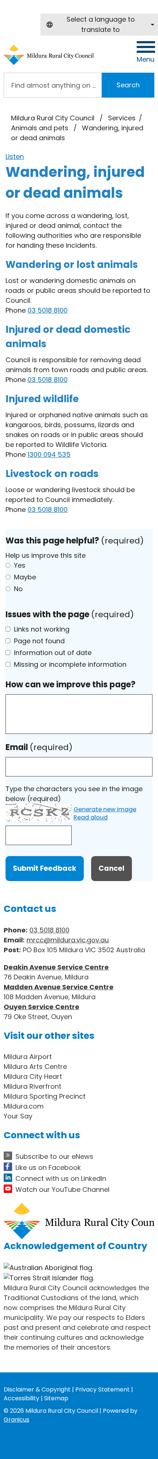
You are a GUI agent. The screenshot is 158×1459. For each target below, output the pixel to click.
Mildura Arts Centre (35, 1066)
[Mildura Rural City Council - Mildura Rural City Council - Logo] (49, 55)
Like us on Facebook (48, 1167)
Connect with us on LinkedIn (60, 1178)
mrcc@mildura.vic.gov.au (67, 940)
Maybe (25, 577)
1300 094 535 (49, 454)
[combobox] (99, 25)
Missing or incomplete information (70, 664)
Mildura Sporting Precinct (45, 1096)
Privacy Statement (102, 1389)
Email (39, 747)
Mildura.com (24, 1106)
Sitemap (56, 1398)
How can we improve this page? (71, 684)
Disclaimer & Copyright (37, 1389)
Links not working (41, 629)
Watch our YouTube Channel (62, 1189)
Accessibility (21, 1398)
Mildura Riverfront (32, 1086)
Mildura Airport (28, 1056)
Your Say (18, 1116)
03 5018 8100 (48, 310)
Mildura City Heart (33, 1076)
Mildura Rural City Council (52, 118)
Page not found (39, 640)
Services (122, 118)
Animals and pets (40, 127)
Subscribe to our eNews (54, 1156)
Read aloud (90, 817)
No (18, 588)
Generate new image (104, 809)
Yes (19, 565)
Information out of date (52, 652)
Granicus (16, 1419)
